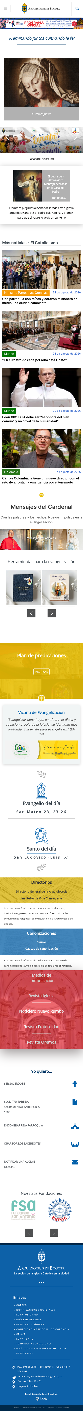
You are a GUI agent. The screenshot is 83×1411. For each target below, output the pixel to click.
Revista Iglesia (41, 995)
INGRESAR (41, 672)
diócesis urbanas (29, 1319)
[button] (75, 137)
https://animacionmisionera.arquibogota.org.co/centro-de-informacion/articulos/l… (41, 142)
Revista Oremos (41, 1042)
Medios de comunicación (41, 977)
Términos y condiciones (34, 1343)
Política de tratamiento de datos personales (41, 1350)
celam (20, 1334)
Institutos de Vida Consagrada (41, 898)
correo (21, 1305)
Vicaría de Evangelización (41, 712)
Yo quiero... (41, 1071)
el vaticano (25, 1339)
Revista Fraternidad (41, 1026)
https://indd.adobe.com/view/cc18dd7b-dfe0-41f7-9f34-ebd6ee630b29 (59, 587)
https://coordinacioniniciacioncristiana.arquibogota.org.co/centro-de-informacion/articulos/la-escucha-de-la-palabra (23, 587)
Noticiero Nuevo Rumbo (41, 1011)
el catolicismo (27, 1314)
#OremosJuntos (41, 114)
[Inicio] (41, 12)
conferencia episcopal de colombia (42, 1329)
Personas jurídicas (30, 1324)
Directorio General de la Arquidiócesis (41, 891)
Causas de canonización (41, 948)
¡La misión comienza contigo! (41, 159)
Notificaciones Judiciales (35, 1310)
